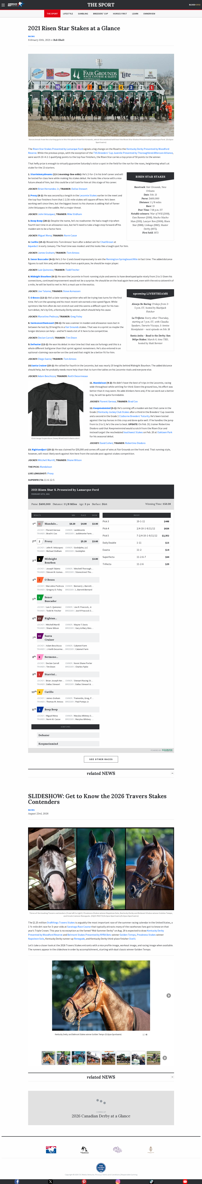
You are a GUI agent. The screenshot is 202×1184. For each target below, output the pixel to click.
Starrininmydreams (41, 174)
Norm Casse (70, 235)
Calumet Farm (80, 645)
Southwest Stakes (133, 432)
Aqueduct (33, 246)
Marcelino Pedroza (48, 316)
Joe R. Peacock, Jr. (83, 607)
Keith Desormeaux (78, 376)
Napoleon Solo (36, 938)
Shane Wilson (74, 460)
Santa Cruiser (39, 365)
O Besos (35, 297)
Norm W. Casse (53, 719)
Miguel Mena (45, 235)
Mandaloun (99, 382)
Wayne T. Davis (81, 624)
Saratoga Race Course (79, 926)
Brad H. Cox (51, 533)
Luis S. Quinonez (53, 607)
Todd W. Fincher (53, 610)
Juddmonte (79, 530)
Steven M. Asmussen (56, 572)
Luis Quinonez (45, 269)
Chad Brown (106, 241)
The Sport (100, 5)
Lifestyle (68, 13)
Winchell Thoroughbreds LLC (87, 568)
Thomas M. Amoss (54, 701)
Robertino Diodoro (135, 443)
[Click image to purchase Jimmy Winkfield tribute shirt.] (55, 408)
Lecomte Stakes (88, 195)
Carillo (34, 241)
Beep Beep (36, 220)
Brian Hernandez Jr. (48, 188)
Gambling (83, 13)
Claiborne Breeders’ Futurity (134, 416)
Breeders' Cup (100, 13)
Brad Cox (133, 401)
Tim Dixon (71, 337)
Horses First (120, 13)
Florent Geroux (108, 401)
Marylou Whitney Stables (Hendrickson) (92, 715)
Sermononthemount (42, 322)
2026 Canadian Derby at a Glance (101, 1116)
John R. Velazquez (54, 547)
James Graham (46, 252)
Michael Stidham (54, 551)
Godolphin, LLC (81, 547)
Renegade (79, 938)
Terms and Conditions (111, 1174)
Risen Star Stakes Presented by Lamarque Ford (58, 148)
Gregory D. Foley (54, 589)
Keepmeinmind (101, 408)
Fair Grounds (72, 327)
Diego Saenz (44, 358)
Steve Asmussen (71, 291)
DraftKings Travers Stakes (61, 922)
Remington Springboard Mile (122, 259)
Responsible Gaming (129, 1174)
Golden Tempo (128, 934)
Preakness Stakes (146, 934)
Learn (135, 13)
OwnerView (149, 13)
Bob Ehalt (58, 39)
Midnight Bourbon (40, 276)
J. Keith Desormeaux (56, 649)
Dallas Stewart (79, 188)
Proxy (33, 195)
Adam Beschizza (47, 376)
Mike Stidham (74, 214)
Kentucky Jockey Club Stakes (113, 412)
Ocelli (132, 938)
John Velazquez (46, 214)
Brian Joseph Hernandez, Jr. (59, 680)
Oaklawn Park (164, 432)
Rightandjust (39, 449)
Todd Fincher (72, 269)
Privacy (98, 1174)
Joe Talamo (44, 291)
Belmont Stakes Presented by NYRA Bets (89, 934)
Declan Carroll (45, 337)
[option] (51, 1149)
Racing (31, 36)
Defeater (35, 344)
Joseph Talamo (53, 568)
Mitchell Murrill (46, 460)
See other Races (101, 759)
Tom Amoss (73, 252)
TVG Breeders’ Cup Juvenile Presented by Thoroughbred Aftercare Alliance (133, 152)
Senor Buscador (39, 259)
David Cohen (106, 443)
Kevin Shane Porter (83, 663)
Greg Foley (76, 316)
